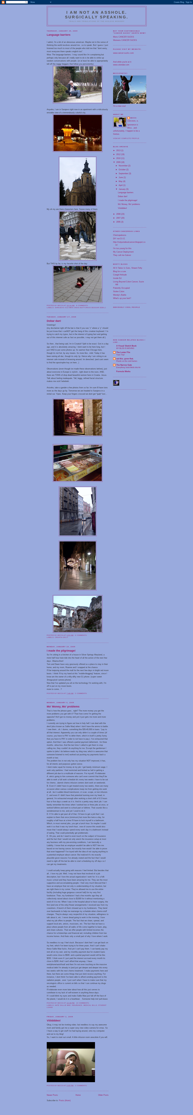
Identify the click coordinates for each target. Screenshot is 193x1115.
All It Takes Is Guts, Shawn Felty (127, 268)
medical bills (90, 1005)
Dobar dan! (54, 320)
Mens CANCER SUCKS (123, 37)
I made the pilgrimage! (61, 650)
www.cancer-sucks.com (123, 53)
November (123, 166)
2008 (118, 214)
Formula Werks (123, 371)
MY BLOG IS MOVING (125, 348)
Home (78, 1095)
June (121, 177)
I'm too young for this (122, 248)
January (122, 189)
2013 (118, 150)
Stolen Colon (118, 291)
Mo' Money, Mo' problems (63, 706)
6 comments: (81, 635)
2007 (118, 218)
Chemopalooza (119, 235)
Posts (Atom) (65, 1100)
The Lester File (123, 352)
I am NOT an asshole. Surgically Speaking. (96, 14)
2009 (118, 162)
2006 (118, 222)
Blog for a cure (119, 271)
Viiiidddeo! (54, 1020)
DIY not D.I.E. (119, 238)
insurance (77, 1005)
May (121, 181)
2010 (118, 158)
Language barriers (58, 34)
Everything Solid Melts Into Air (128, 367)
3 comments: (81, 1085)
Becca (133, 118)
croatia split (61, 637)
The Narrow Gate (124, 365)
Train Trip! (120, 355)
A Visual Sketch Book (126, 346)
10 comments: (83, 1003)
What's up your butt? (122, 298)
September (124, 173)
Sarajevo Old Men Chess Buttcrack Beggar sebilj (80, 307)
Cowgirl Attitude (120, 275)
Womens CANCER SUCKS (125, 40)
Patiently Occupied (121, 288)
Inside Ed (117, 278)
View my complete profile (126, 138)
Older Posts (103, 1095)
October (122, 169)
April (121, 185)
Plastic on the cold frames (126, 361)
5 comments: (81, 693)
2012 (118, 154)
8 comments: (82, 305)
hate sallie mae (63, 1005)
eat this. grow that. (125, 359)
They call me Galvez (122, 255)
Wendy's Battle (119, 295)
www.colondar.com (121, 65)
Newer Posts (52, 1095)
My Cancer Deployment (123, 252)
